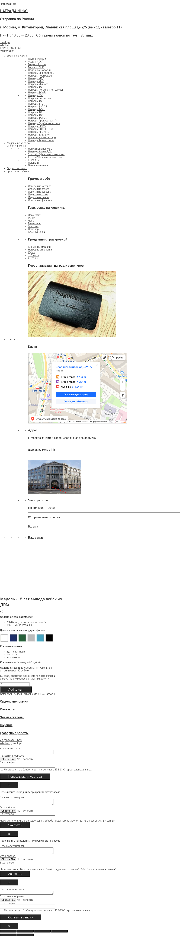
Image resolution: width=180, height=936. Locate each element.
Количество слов (46, 759)
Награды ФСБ (35, 86)
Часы (31, 220)
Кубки (31, 252)
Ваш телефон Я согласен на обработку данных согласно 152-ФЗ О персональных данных (46, 766)
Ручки (31, 217)
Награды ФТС (35, 103)
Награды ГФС (35, 95)
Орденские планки (17, 56)
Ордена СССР (35, 61)
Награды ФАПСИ (37, 106)
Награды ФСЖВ (37, 92)
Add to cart (16, 689)
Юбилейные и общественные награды (33, 694)
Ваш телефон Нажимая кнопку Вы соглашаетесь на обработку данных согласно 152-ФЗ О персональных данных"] (58, 817)
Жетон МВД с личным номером (46, 154)
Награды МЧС (36, 81)
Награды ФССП (36, 112)
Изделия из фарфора (40, 200)
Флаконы (33, 226)
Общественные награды (42, 137)
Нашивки (33, 162)
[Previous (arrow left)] (8, 935)
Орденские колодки (39, 70)
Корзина (6, 725)
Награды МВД (36, 78)
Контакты (12, 339)
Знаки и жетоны (12, 717)
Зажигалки (34, 215)
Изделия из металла (39, 186)
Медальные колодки (18, 143)
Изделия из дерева (38, 188)
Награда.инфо (8, 3)
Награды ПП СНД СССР (41, 129)
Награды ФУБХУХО (39, 134)
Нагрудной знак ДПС (40, 151)
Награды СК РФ (37, 126)
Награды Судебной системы (44, 123)
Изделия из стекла (38, 197)
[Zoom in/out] (59, 931)
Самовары (34, 229)
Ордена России (37, 58)
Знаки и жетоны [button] (16, 145)
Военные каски (37, 231)
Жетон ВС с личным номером (45, 157)
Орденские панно (17, 168)
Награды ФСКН (36, 115)
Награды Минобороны (41, 72)
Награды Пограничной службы (46, 89)
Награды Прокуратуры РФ (43, 120)
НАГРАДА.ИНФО (14, 11)
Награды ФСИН (36, 109)
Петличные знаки (38, 165)
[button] (10, 48)
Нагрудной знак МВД (40, 148)
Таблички (33, 255)
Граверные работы (18, 171)
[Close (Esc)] (8, 931)
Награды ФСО (36, 101)
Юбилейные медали (39, 246)
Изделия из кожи (38, 194)
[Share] (25, 931)
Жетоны (33, 258)
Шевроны (33, 160)
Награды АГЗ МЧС (38, 131)
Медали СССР (36, 67)
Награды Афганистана (41, 140)
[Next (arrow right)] (25, 935)
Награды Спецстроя (39, 98)
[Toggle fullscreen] (42, 931)
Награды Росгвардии (40, 75)
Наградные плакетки (40, 249)
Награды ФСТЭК (37, 117)
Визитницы (34, 223)
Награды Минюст (38, 84)
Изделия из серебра (39, 191)
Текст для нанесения (46, 900)
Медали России (37, 64)
